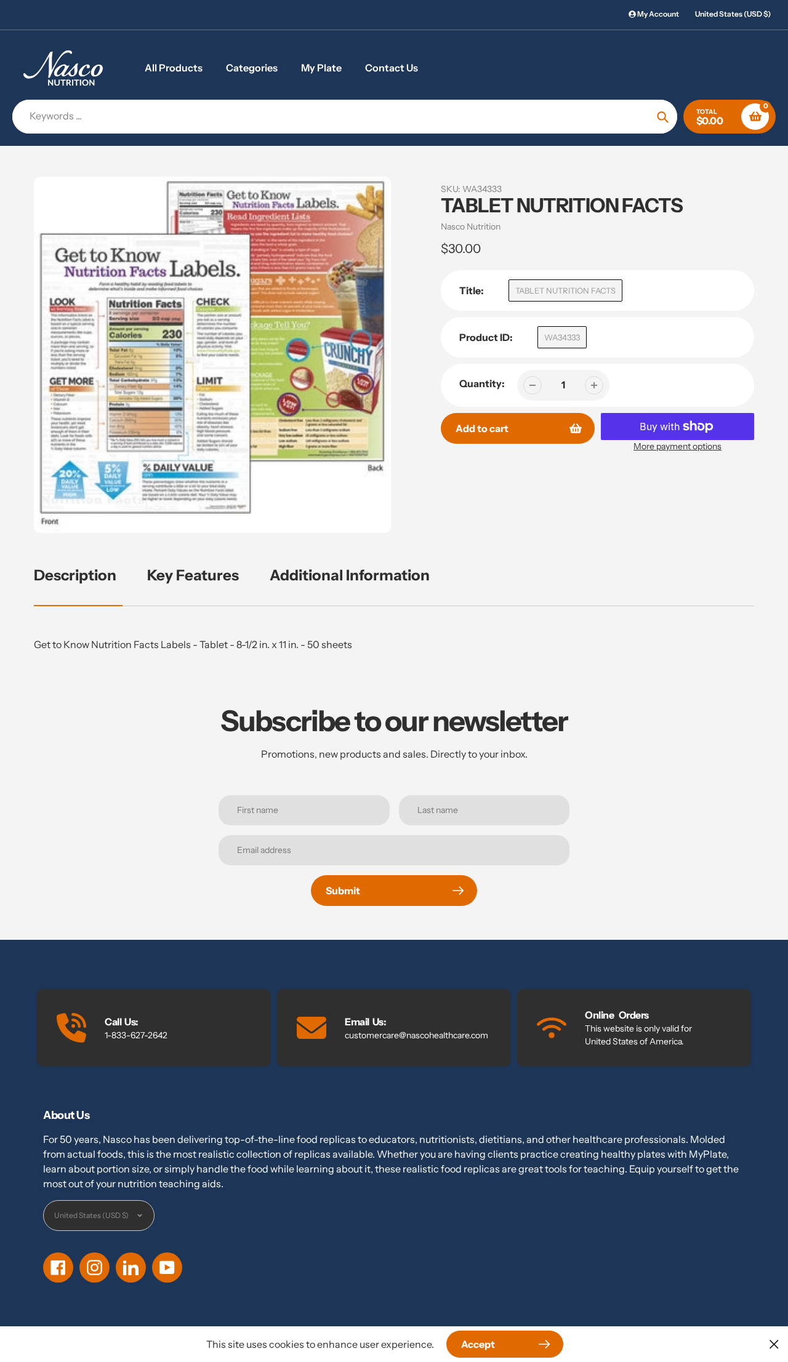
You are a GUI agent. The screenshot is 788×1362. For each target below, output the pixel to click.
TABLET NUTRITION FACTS (565, 290)
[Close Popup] (774, 1344)
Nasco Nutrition (471, 226)
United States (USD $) (733, 13)
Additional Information (350, 575)
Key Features (193, 575)
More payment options (677, 446)
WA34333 (562, 337)
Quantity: (482, 383)
